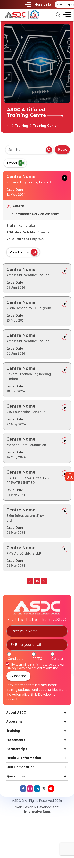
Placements (15, 740)
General (57, 659)
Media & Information (23, 758)
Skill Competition (20, 767)
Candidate (15, 659)
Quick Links (15, 776)
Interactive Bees (37, 812)
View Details (19, 252)
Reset (62, 149)
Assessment (16, 721)
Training (13, 731)
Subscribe (18, 676)
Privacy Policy (15, 668)
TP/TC (37, 659)
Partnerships (16, 749)
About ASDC (16, 712)
